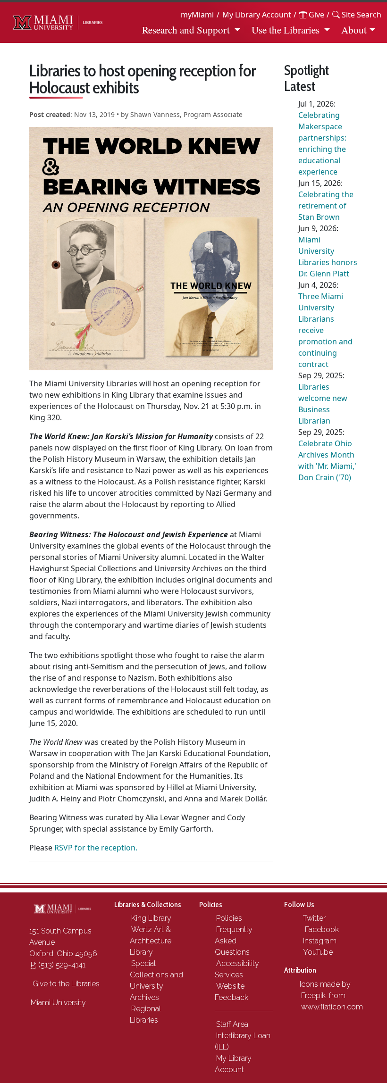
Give (315, 14)
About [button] (354, 29)
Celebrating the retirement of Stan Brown (325, 205)
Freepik (313, 995)
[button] (356, 14)
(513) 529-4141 (58, 964)
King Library (151, 918)
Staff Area (232, 1024)
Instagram (319, 940)
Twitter (313, 918)
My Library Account (256, 14)
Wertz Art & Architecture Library (150, 941)
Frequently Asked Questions (233, 941)
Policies (229, 918)
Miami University (58, 1002)
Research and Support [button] (186, 29)
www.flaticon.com (332, 1006)
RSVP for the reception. (95, 847)
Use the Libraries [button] (286, 29)
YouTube (317, 952)
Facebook (320, 929)
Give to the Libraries (65, 983)
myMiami (197, 14)
